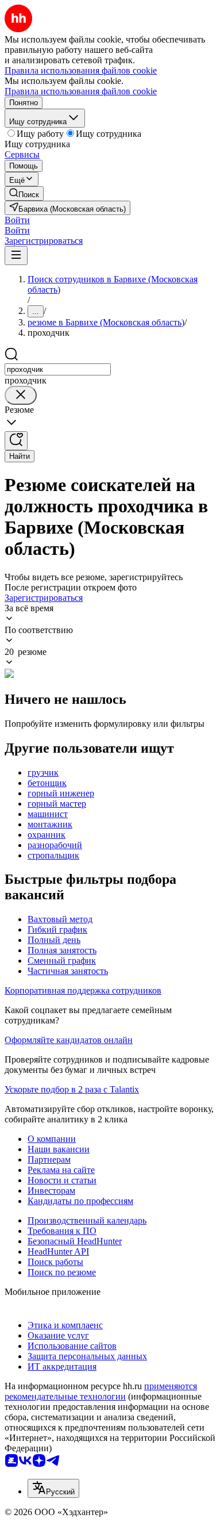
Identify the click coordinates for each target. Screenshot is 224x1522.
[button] (17, 220)
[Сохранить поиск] (16, 440)
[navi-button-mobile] (16, 255)
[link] (24, 193)
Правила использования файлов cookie (81, 91)
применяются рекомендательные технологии (101, 1391)
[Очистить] (21, 395)
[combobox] (58, 369)
